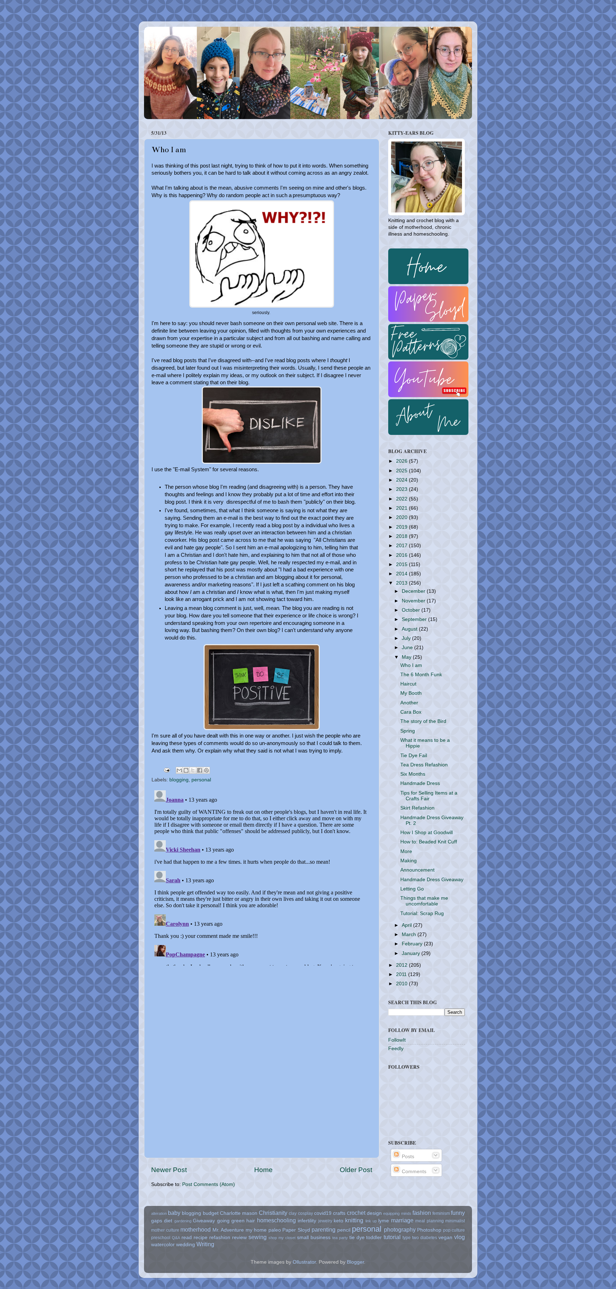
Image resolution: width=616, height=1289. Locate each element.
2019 (402, 527)
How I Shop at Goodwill (426, 832)
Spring (407, 731)
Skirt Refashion (417, 808)
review (239, 1237)
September (415, 619)
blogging (179, 779)
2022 (402, 499)
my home (256, 1230)
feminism (441, 1213)
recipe (200, 1237)
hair (250, 1220)
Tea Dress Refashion (424, 764)
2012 (402, 965)
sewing (257, 1237)
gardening (182, 1221)
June (408, 647)
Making (408, 860)
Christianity (273, 1213)
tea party (340, 1238)
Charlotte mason (238, 1213)
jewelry (325, 1220)
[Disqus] (262, 876)
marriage (402, 1220)
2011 (402, 974)
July (407, 638)
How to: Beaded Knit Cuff (428, 841)
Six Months (412, 774)
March (409, 934)
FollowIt (397, 1040)
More (406, 851)
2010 (402, 983)
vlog (459, 1237)
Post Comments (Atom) (208, 1184)
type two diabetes (419, 1237)
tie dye (357, 1237)
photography (400, 1229)
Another (409, 702)
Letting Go (412, 889)
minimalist (455, 1220)
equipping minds (397, 1213)
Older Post (356, 1170)
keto (338, 1220)
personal (201, 779)
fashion (421, 1213)
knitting (354, 1220)
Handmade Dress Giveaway (431, 879)
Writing (205, 1244)
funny (458, 1213)
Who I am (411, 665)
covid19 (323, 1213)
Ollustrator (304, 1262)
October (411, 610)
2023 (402, 489)
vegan (445, 1237)
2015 (402, 564)
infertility (307, 1220)
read (186, 1237)
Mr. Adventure (228, 1230)
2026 (402, 461)
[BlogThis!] (186, 770)
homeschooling (276, 1220)
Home (263, 1170)
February (413, 943)
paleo (274, 1230)
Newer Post (169, 1170)
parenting (323, 1229)
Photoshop (429, 1230)
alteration (159, 1213)
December (414, 591)
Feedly (396, 1048)
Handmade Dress (420, 783)
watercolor (163, 1244)
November (414, 601)
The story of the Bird (423, 721)
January (411, 953)
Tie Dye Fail (413, 755)
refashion (219, 1237)
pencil (343, 1230)
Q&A (176, 1238)
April (407, 925)
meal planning (429, 1220)
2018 (402, 536)
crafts (339, 1213)
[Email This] (179, 770)
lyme (383, 1220)
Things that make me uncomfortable (424, 901)
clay (293, 1213)
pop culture (454, 1230)
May (407, 657)
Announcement (417, 870)
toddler (374, 1237)
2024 (402, 480)
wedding (185, 1244)
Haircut (408, 684)
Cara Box (410, 712)
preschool (160, 1237)
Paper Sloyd (296, 1230)
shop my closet (282, 1238)
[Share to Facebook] (199, 770)
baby (174, 1213)
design (374, 1213)
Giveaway (204, 1220)
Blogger (355, 1262)
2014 (402, 573)
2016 (402, 555)
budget (211, 1213)
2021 (402, 508)
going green (231, 1220)
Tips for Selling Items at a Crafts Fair (428, 795)
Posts (407, 1156)
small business (313, 1237)
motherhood (195, 1229)
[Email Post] (166, 769)
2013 (402, 583)
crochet (356, 1213)
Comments (413, 1171)
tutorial (392, 1237)
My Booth (411, 693)
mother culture (165, 1230)
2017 (402, 545)
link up (371, 1221)
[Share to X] (192, 770)
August (410, 629)
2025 (402, 470)
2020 (402, 517)
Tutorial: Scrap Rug (422, 913)
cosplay (305, 1213)
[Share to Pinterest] (206, 770)
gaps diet (161, 1220)
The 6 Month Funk (421, 674)
